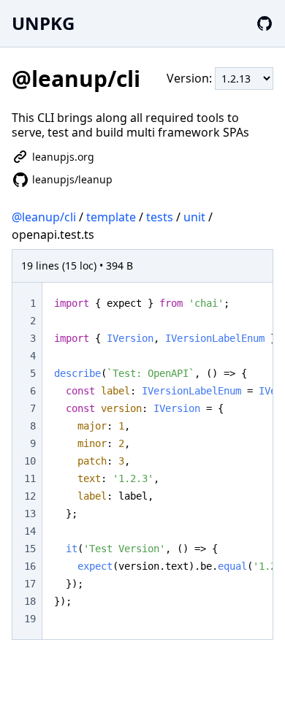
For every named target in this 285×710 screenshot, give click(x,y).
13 (30, 513)
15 (30, 548)
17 (30, 583)
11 (30, 478)
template (111, 217)
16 (30, 566)
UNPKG (43, 23)
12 (30, 496)
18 (30, 601)
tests (159, 217)
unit (194, 217)
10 (30, 461)
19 (30, 619)
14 (30, 531)
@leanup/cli (44, 217)
